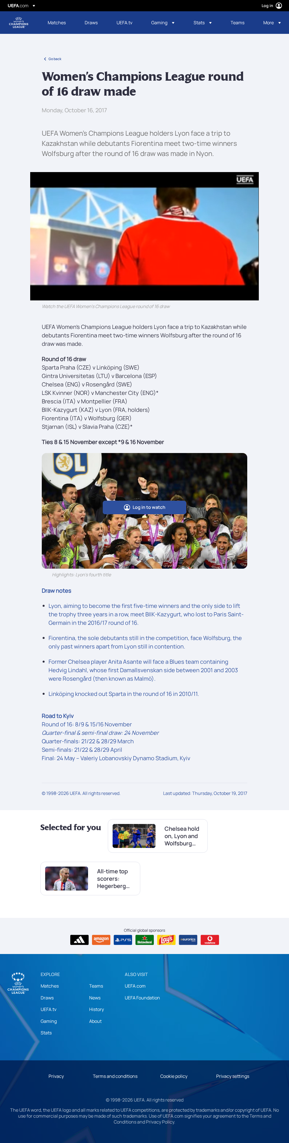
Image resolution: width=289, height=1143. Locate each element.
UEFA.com (135, 986)
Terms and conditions (115, 1076)
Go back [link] (55, 58)
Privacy (56, 1076)
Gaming (49, 1021)
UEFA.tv (48, 1009)
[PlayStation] (123, 940)
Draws (47, 998)
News (94, 998)
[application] (144, 236)
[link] (56, 22)
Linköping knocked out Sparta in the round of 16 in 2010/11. (124, 694)
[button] (163, 22)
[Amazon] (101, 940)
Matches (50, 986)
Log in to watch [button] (149, 507)
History (96, 1009)
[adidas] (79, 940)
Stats (46, 1033)
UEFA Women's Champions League (18, 22)
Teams (96, 986)
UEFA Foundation (142, 998)
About (95, 1021)
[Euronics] (188, 940)
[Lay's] (166, 940)
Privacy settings (232, 1076)
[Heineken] (144, 940)
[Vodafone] (210, 940)
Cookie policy (173, 1076)
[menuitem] (59, 22)
